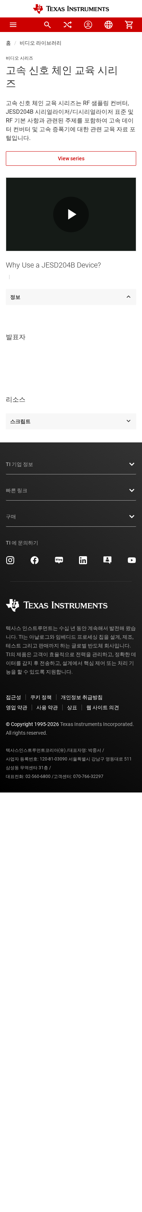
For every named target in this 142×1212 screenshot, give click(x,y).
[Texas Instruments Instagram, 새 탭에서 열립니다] (10, 563)
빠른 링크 (16, 490)
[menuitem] (47, 24)
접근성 (13, 697)
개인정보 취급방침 (82, 697)
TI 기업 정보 (19, 464)
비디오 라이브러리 (41, 43)
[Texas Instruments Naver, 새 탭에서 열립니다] (59, 563)
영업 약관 (16, 707)
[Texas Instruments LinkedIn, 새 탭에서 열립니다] (83, 563)
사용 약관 (47, 707)
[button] (13, 24)
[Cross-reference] (68, 24)
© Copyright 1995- (32, 724)
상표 (72, 707)
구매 (11, 516)
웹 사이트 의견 (102, 707)
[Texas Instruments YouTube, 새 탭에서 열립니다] (131, 563)
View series (71, 158)
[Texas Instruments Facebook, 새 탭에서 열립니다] (34, 563)
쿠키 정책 (41, 697)
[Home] (71, 9)
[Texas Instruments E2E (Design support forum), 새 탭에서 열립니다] (107, 563)
